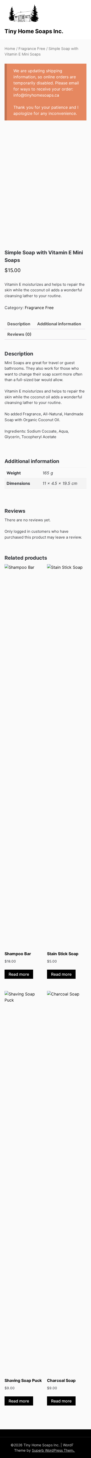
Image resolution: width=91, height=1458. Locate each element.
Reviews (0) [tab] (19, 334)
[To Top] (77, 1447)
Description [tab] (18, 323)
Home (10, 48)
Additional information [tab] (59, 323)
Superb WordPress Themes (54, 1450)
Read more (19, 974)
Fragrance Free (31, 48)
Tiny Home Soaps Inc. (34, 31)
